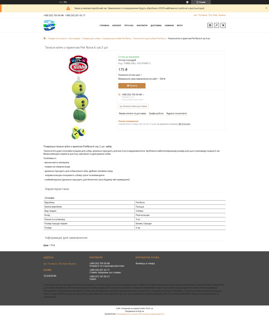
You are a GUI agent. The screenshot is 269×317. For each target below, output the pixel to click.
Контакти (142, 25)
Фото (180, 25)
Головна (104, 25)
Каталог (116, 25)
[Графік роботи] (210, 25)
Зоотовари (74, 38)
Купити (133, 85)
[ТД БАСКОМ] (55, 25)
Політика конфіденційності (153, 314)
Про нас (129, 25)
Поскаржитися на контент (127, 314)
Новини (169, 25)
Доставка (156, 25)
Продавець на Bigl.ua (134, 311)
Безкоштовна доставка (135, 106)
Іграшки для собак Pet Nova (117, 38)
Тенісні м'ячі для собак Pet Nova (149, 38)
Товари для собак (91, 38)
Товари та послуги (57, 38)
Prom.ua (149, 308)
